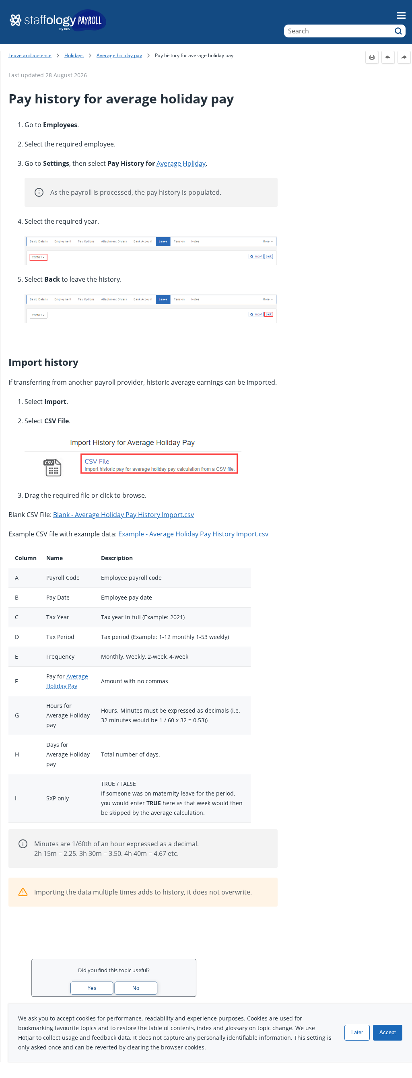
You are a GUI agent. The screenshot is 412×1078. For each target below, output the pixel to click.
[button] (398, 31)
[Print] (371, 57)
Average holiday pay (119, 55)
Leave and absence (30, 55)
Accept (387, 1032)
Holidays (74, 55)
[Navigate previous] (387, 57)
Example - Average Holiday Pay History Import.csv (193, 534)
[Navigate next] (404, 57)
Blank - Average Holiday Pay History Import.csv (123, 514)
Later (357, 1032)
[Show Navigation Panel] (401, 15)
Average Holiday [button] (181, 163)
